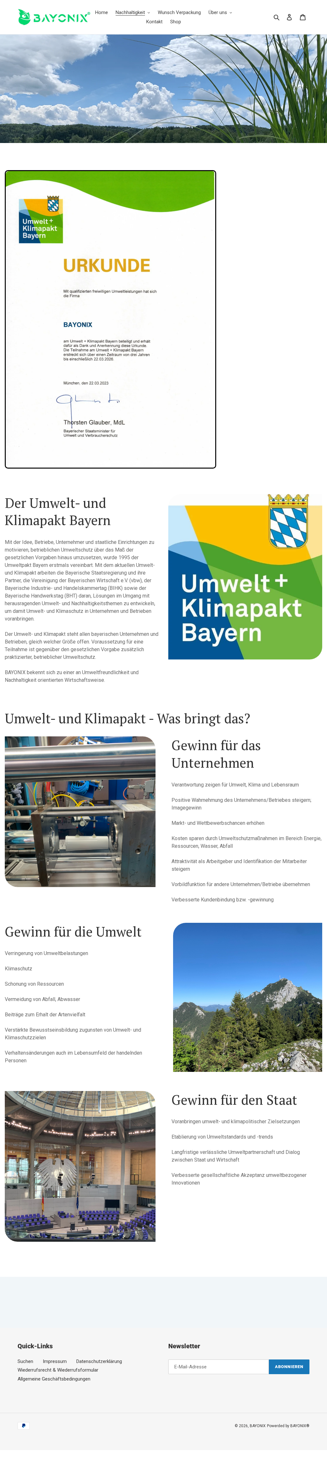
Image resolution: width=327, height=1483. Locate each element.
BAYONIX (258, 1426)
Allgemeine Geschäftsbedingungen (54, 1379)
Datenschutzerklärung (99, 1361)
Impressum (55, 1361)
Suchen (25, 1361)
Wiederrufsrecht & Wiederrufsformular (58, 1370)
